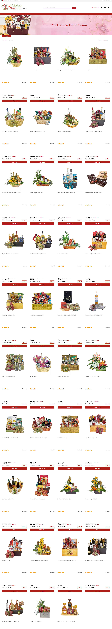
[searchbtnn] (74, 8)
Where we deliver (104, 14)
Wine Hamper (72, 14)
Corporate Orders (106, 0)
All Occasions (23, 14)
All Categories (7, 14)
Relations (39, 14)
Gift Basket (56, 14)
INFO (6, 36)
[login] (101, 7)
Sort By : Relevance (103, 40)
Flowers (88, 14)
